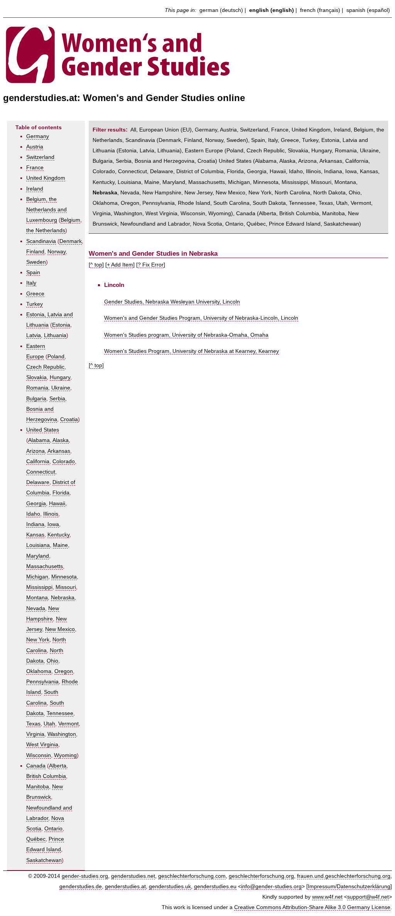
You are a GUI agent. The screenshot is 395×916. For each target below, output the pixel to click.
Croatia (69, 419)
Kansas (35, 535)
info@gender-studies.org (271, 886)
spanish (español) (368, 10)
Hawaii (57, 503)
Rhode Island (194, 203)
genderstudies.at (125, 886)
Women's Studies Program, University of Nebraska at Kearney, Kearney (191, 351)
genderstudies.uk (170, 886)
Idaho (33, 514)
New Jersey (198, 193)
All (133, 130)
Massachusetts (44, 566)
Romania (37, 388)
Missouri (66, 587)
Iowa (53, 524)
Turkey (34, 304)
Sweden (36, 262)
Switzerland (40, 157)
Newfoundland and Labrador (155, 224)
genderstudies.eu (215, 886)
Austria (34, 147)
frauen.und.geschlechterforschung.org (343, 876)
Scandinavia (41, 241)
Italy (31, 283)
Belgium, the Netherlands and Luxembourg (46, 209)
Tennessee (60, 713)
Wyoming (65, 755)
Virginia (35, 734)
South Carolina (231, 203)
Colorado (63, 461)
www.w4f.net (327, 897)
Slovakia (36, 377)
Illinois (50, 514)
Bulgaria (36, 398)
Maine (60, 545)
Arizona (35, 451)
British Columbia (46, 776)
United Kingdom (45, 178)
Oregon (63, 671)
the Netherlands (45, 230)
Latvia (33, 335)
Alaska (60, 440)
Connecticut (40, 472)
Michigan (37, 577)
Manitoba (37, 786)
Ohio (52, 661)
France (35, 167)
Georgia (36, 503)
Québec (36, 839)
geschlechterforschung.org (261, 876)
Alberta (57, 766)
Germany (37, 136)
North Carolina (292, 193)
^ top (96, 265)
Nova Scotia (207, 224)
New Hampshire (161, 193)
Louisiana (38, 545)
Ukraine (60, 388)
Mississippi (39, 587)
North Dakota (329, 193)
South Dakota (269, 203)
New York (37, 640)
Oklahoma (38, 671)
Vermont (68, 724)
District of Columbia (200, 171)
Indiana (35, 524)
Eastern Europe (204, 151)
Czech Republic (45, 367)
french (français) (320, 10)
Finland (35, 252)
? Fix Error (151, 265)
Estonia (61, 325)
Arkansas (58, 451)
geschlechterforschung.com (192, 876)
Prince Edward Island (295, 224)
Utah (49, 724)
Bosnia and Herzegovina (164, 161)
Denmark (70, 241)
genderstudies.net (133, 876)
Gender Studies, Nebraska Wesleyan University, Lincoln (172, 302)
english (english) (271, 10)
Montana (37, 598)
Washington (61, 734)
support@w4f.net (368, 897)
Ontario (53, 829)
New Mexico (60, 629)
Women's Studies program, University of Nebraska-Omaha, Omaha (186, 335)
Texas (33, 724)
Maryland (37, 556)
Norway (56, 252)
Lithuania (55, 335)
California (37, 461)
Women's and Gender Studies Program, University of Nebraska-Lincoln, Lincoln (201, 318)
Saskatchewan (44, 860)
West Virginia (42, 744)
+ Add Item (120, 265)
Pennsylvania (42, 682)
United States (42, 430)
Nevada (35, 608)
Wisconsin (38, 755)
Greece (35, 294)
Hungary (60, 377)
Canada (36, 766)
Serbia (57, 398)
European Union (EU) (165, 130)
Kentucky (58, 535)
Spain (33, 272)
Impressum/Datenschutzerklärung (349, 886)
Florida (60, 493)
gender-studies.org (85, 876)
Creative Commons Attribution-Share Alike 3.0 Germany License (312, 907)
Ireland (34, 189)
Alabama (39, 440)
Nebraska (62, 598)
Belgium (70, 220)
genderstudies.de (80, 886)
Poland (55, 356)
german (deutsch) (221, 10)
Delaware (37, 482)
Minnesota (64, 577)
